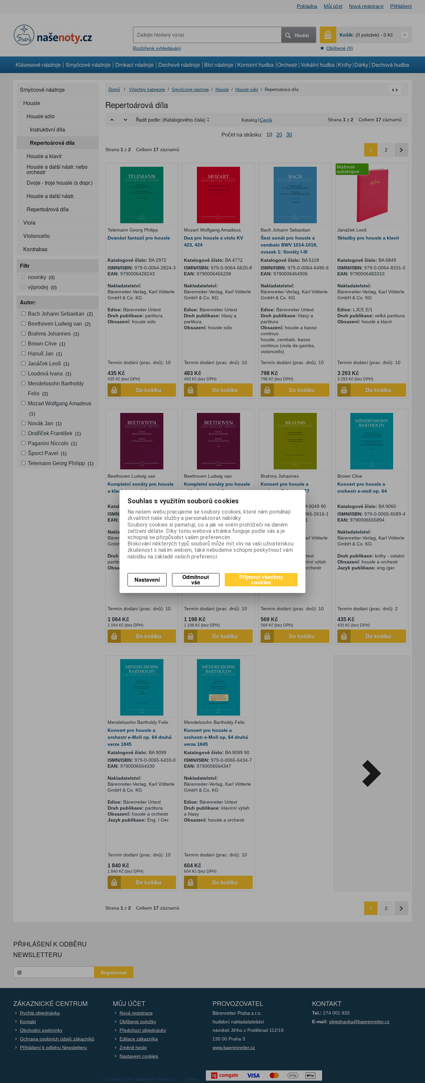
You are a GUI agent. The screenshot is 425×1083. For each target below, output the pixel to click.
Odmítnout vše (195, 579)
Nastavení (147, 579)
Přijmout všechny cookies (261, 579)
